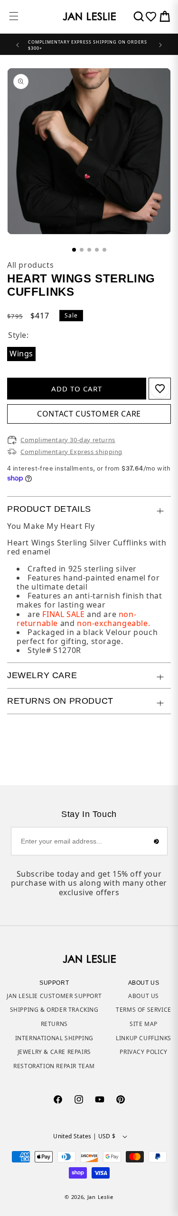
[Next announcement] (160, 44)
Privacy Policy (143, 1052)
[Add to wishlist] (160, 389)
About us (143, 996)
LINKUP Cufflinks (143, 1038)
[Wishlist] (151, 16)
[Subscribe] (156, 841)
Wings (22, 354)
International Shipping (54, 1038)
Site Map (144, 1024)
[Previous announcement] (17, 44)
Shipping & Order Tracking (54, 1010)
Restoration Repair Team (54, 1066)
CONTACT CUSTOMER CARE (89, 413)
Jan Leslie (100, 1196)
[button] (13, 16)
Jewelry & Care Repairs (54, 1052)
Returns (54, 1024)
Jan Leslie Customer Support (54, 996)
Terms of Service (143, 1010)
